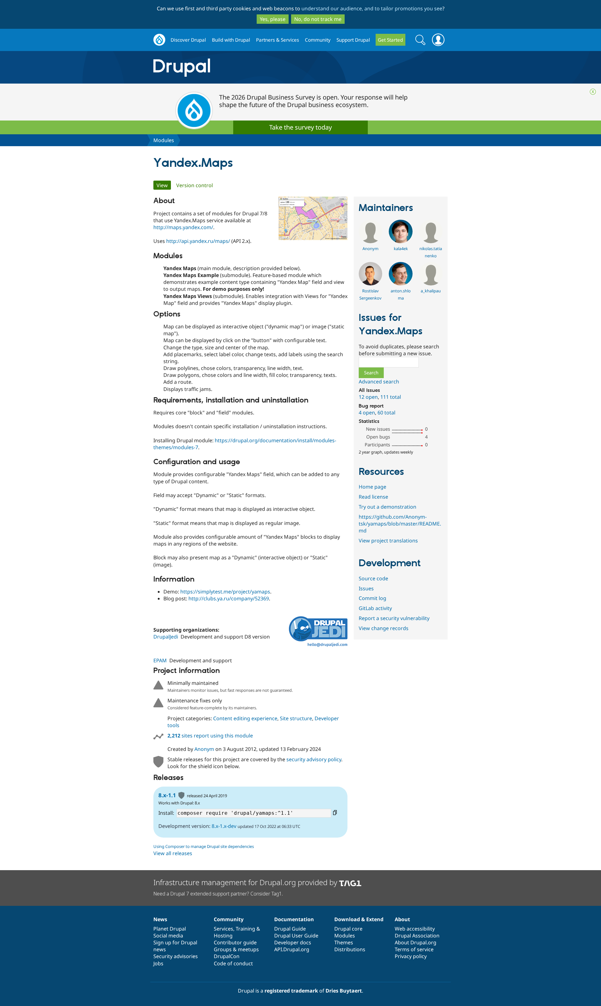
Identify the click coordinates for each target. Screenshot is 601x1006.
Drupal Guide (290, 928)
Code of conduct (233, 963)
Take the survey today (300, 127)
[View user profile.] (370, 241)
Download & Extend (358, 919)
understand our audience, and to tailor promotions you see (371, 8)
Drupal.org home (159, 39)
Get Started (390, 40)
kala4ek (401, 248)
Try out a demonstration (387, 506)
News (160, 919)
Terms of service (414, 949)
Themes (343, 942)
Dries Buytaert (344, 990)
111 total (390, 396)
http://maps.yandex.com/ (183, 227)
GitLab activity (375, 608)
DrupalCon (226, 956)
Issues (366, 588)
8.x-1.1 (167, 795)
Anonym (204, 749)
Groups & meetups (236, 949)
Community (318, 40)
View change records (383, 628)
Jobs (158, 963)
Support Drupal (353, 40)
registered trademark (291, 990)
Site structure (296, 718)
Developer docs (292, 942)
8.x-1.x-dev (224, 826)
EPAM (160, 660)
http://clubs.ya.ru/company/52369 (228, 598)
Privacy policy (411, 956)
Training (245, 928)
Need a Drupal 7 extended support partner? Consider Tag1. (218, 893)
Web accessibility (415, 928)
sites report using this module (210, 735)
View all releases (172, 853)
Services (223, 928)
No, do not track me (318, 19)
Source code (373, 578)
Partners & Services (277, 40)
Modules (163, 140)
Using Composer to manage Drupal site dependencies (203, 846)
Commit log (372, 598)
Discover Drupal (188, 40)
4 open (367, 412)
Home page (372, 486)
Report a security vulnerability (394, 618)
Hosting (223, 935)
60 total (386, 412)
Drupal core (348, 928)
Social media (168, 935)
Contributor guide (235, 942)
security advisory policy (313, 759)
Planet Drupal (169, 928)
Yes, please (272, 19)
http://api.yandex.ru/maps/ (198, 241)
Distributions (349, 949)
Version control (194, 185)
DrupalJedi (165, 636)
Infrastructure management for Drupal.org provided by (246, 882)
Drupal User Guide (296, 935)
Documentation (294, 919)
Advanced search (379, 381)
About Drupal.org (415, 942)
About (402, 919)
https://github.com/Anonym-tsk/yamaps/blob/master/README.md (400, 523)
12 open (368, 396)
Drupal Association (417, 935)
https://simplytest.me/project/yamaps (225, 591)
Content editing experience (245, 718)
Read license (373, 496)
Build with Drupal (231, 40)
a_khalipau (431, 291)
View (164, 185)
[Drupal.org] (237, 67)
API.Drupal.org (291, 949)
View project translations (388, 540)
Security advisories (175, 956)
